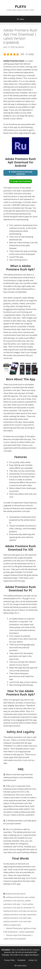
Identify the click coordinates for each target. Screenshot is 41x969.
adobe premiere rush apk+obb (17, 918)
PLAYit (20, 6)
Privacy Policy (9, 960)
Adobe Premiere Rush (16, 893)
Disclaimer (22, 960)
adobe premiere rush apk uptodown (19, 914)
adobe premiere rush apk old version (20, 911)
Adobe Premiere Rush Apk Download (21, 173)
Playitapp (5, 955)
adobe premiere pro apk (17, 897)
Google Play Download (22, 181)
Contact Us (32, 960)
